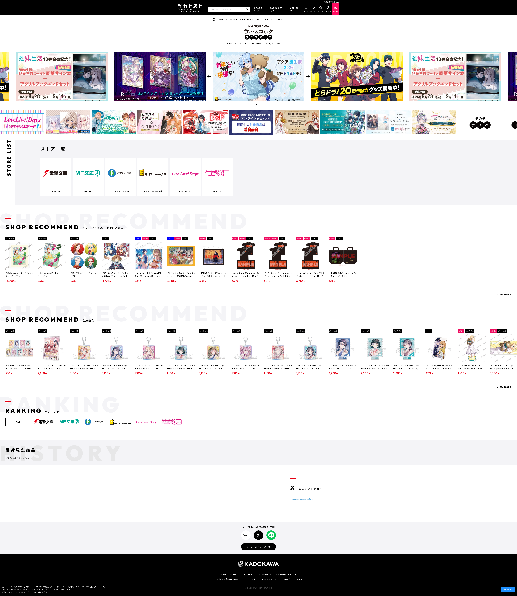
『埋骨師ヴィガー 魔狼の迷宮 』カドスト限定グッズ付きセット (213, 274)
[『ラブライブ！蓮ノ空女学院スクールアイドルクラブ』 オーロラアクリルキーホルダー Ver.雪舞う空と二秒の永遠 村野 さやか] (116, 348)
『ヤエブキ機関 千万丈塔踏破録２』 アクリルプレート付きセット (439, 367)
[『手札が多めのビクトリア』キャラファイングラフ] (19, 256)
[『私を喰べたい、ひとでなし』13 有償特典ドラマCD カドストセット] (116, 256)
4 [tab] (264, 104)
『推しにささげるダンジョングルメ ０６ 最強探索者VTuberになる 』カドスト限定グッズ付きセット (181, 275)
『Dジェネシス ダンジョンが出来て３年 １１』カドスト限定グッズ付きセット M (278, 275)
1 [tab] (252, 104)
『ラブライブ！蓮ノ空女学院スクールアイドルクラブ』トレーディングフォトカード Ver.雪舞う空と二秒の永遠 (19, 367)
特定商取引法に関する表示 (227, 579)
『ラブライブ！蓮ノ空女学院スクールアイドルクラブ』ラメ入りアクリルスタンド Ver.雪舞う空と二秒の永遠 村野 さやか (343, 367)
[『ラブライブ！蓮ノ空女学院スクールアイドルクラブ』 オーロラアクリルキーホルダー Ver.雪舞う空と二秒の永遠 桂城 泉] (310, 348)
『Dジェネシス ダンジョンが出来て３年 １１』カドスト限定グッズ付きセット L (310, 275)
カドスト (190, 8)
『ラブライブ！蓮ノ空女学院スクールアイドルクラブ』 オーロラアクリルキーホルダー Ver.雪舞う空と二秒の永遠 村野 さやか (116, 367)
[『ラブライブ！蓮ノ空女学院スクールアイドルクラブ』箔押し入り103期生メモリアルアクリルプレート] (52, 348)
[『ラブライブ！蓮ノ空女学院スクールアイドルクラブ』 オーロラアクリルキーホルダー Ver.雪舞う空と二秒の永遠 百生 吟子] (181, 348)
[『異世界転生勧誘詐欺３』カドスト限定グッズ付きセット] (343, 256)
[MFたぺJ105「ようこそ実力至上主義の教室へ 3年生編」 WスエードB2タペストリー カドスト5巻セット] (149, 256)
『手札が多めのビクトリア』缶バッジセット (84, 274)
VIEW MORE (504, 294)
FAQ (296, 574)
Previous (209, 77)
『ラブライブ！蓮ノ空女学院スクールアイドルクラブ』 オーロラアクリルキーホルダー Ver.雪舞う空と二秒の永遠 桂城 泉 (310, 367)
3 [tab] (260, 104)
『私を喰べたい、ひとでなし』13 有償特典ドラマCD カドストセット (116, 275)
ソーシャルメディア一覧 (258, 546)
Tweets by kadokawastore (301, 498)
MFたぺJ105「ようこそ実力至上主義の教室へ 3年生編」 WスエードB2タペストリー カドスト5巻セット (149, 275)
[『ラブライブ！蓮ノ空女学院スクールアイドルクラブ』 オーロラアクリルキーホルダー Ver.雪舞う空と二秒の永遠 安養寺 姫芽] (246, 348)
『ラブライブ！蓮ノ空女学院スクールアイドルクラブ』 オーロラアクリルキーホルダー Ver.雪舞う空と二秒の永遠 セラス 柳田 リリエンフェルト (278, 367)
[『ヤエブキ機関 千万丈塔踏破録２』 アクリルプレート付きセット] (439, 348)
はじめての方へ (246, 574)
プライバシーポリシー (250, 579)
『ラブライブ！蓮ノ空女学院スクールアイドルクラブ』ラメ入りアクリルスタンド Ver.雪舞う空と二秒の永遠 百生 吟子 (375, 367)
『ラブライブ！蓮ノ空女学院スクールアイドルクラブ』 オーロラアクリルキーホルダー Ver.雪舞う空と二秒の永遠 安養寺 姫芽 (246, 367)
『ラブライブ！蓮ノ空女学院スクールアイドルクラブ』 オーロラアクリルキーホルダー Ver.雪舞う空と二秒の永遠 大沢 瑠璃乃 (149, 367)
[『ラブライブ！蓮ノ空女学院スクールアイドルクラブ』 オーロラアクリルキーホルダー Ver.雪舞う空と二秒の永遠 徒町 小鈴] (213, 348)
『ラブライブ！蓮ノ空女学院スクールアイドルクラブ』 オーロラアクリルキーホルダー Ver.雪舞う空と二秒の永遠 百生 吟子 (181, 367)
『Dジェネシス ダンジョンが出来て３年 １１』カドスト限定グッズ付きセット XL (246, 275)
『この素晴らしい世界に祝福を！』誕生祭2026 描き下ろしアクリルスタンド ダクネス (471, 367)
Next (308, 77)
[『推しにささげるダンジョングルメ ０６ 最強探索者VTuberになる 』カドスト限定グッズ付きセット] (181, 256)
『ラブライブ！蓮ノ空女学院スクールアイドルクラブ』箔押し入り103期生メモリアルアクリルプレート (52, 367)
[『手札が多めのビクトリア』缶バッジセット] (84, 256)
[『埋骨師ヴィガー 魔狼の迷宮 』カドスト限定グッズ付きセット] (213, 256)
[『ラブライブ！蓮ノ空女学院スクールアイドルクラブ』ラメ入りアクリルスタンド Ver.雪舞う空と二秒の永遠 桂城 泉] (407, 348)
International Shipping (271, 579)
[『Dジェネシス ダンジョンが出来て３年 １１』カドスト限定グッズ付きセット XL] (246, 256)
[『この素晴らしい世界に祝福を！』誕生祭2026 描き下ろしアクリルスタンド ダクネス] (472, 348)
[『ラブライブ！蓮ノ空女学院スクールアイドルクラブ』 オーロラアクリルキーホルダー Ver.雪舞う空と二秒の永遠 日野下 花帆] (84, 348)
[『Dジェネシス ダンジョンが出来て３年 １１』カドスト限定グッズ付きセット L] (310, 256)
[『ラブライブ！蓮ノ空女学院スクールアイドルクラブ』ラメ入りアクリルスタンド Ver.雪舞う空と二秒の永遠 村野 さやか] (343, 348)
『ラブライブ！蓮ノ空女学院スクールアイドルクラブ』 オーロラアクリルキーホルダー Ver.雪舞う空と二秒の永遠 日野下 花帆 (84, 367)
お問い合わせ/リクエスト (294, 579)
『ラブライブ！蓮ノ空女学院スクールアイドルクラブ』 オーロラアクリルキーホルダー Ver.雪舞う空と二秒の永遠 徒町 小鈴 (213, 367)
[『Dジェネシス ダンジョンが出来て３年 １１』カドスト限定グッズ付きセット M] (278, 256)
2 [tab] (256, 104)
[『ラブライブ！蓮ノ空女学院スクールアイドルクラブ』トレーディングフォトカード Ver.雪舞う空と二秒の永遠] (19, 348)
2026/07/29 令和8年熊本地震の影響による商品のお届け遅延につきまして (251, 19)
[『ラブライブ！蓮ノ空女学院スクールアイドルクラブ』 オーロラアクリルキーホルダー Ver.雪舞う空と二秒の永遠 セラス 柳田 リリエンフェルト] (278, 348)
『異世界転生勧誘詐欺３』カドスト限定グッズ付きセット (343, 274)
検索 (247, 9)
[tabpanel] (258, 76)
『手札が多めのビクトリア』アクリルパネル (52, 274)
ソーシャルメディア (264, 574)
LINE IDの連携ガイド (283, 574)
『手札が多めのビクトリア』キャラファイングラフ (19, 274)
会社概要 (222, 574)
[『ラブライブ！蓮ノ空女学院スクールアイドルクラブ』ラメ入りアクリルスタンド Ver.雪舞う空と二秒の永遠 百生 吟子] (375, 348)
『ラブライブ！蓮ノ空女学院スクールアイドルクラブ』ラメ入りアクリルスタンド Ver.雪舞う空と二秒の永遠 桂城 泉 (407, 367)
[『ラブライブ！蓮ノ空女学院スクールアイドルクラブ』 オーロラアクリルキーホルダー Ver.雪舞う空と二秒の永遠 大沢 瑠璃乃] (149, 348)
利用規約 (233, 574)
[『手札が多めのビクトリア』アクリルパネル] (52, 256)
